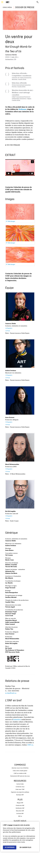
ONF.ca (30, 745)
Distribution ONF (20, 808)
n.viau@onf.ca (10, 693)
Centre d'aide (20, 784)
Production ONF (20, 805)
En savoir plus (25, 847)
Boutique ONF (20, 795)
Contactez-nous (20, 787)
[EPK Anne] (20, 400)
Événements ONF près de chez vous (20, 776)
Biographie (8, 328)
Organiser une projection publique (20, 792)
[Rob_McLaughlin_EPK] (20, 494)
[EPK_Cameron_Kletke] (20, 306)
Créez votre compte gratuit (20, 771)
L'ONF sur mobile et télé (20, 773)
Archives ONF (20, 813)
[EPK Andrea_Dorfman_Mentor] (20, 353)
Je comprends (10, 847)
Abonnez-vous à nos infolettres (20, 768)
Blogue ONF (20, 803)
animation (17, 719)
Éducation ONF (20, 811)
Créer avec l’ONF (20, 789)
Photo (7, 331)
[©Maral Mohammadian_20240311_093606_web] (20, 447)
